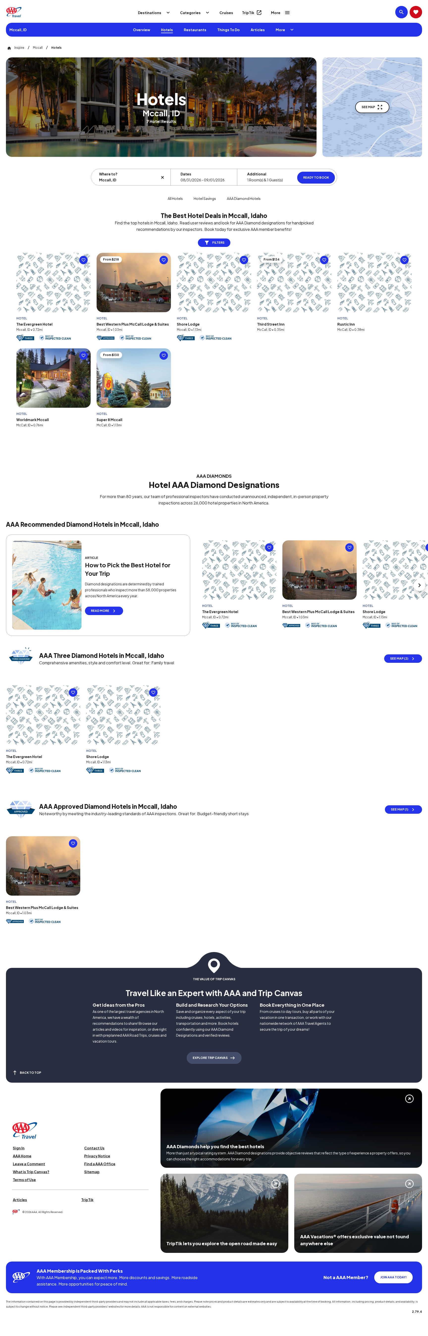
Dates (186, 174)
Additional (256, 174)
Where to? (108, 174)
